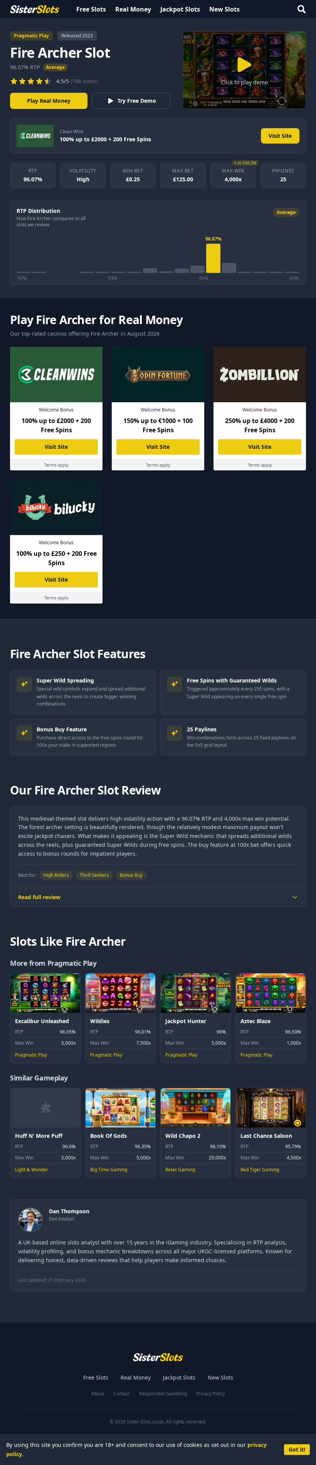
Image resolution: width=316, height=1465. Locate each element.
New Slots (224, 9)
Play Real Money (49, 100)
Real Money (133, 9)
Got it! (297, 1449)
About (97, 1394)
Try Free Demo (137, 100)
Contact (121, 1394)
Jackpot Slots (180, 9)
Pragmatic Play (31, 35)
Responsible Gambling (163, 1394)
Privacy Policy (210, 1394)
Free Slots (91, 9)
